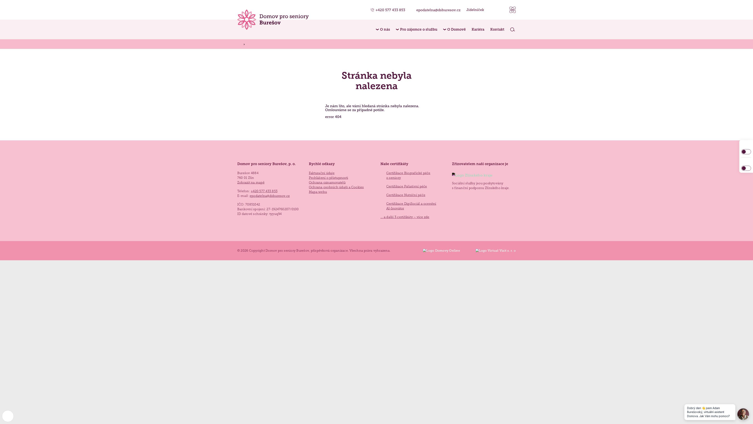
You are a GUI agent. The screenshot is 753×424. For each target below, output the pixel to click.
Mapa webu (318, 192)
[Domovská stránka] (273, 19)
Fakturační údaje (322, 173)
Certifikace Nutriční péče (405, 195)
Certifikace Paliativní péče (406, 186)
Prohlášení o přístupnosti (328, 177)
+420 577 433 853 (390, 10)
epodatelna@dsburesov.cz (438, 10)
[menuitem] (383, 29)
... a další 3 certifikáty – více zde (404, 217)
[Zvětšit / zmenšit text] (746, 168)
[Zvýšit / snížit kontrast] (746, 151)
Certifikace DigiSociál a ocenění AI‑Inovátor (411, 206)
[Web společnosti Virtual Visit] (494, 250)
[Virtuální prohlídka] (512, 10)
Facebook (492, 10)
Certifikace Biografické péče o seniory (408, 175)
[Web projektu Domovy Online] (439, 250)
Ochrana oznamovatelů (327, 182)
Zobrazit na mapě (251, 182)
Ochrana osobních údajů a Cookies (336, 187)
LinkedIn (502, 10)
